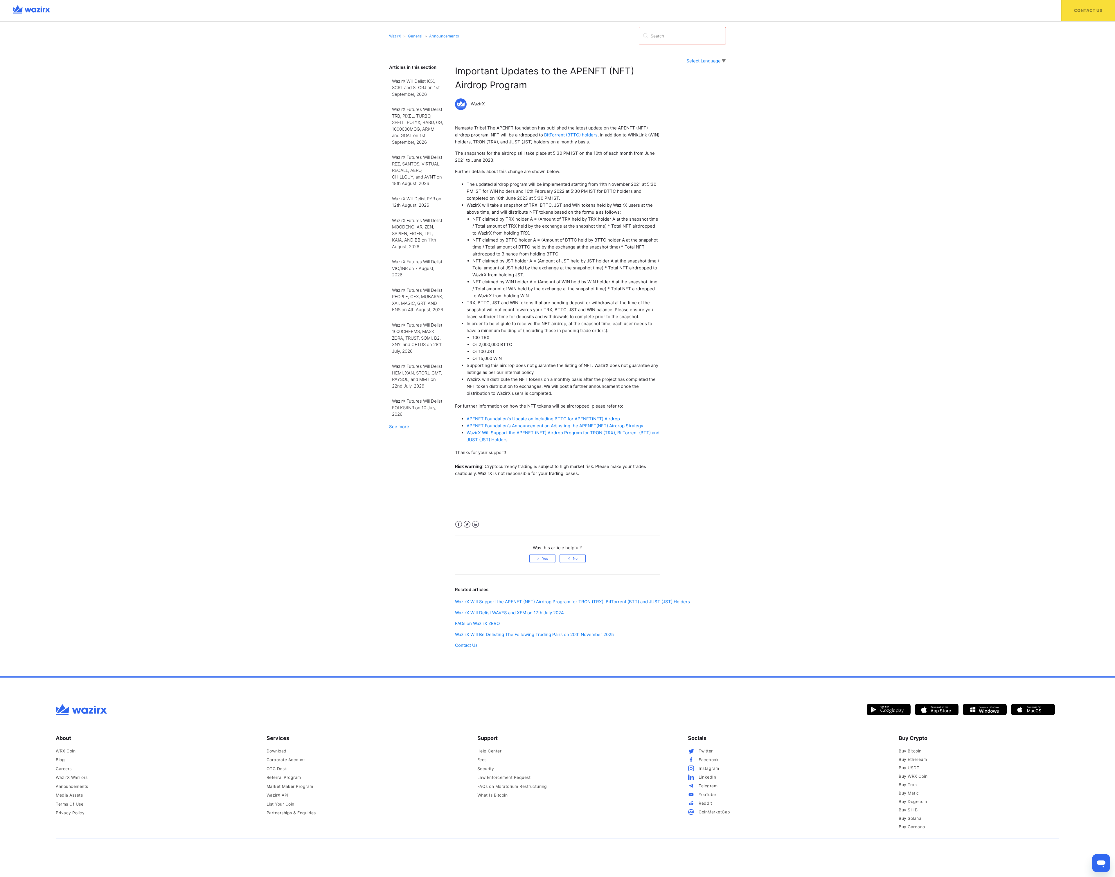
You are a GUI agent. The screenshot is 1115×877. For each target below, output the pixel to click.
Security (485, 768)
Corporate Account (286, 759)
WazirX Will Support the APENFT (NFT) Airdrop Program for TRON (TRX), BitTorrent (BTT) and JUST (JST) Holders (572, 601)
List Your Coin (280, 804)
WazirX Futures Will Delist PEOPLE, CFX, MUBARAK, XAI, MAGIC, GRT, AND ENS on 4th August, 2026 (417, 300)
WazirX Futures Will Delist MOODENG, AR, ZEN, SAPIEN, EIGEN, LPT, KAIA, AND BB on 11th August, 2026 (417, 233)
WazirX (395, 36)
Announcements (444, 36)
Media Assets (69, 795)
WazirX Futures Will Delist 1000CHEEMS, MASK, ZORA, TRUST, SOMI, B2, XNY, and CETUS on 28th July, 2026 (417, 338)
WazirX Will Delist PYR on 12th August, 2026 (416, 202)
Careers (64, 768)
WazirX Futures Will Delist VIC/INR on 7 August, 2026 (417, 268)
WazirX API (278, 795)
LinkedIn (475, 524)
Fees (482, 759)
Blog (60, 759)
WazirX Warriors (72, 777)
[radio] (542, 558)
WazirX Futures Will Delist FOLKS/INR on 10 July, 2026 (417, 407)
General (415, 36)
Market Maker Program (290, 786)
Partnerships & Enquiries (291, 812)
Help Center (489, 750)
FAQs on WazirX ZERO (477, 623)
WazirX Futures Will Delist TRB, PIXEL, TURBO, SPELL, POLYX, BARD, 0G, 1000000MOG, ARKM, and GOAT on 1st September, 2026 (417, 126)
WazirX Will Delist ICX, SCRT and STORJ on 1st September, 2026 (416, 87)
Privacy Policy (70, 812)
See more (399, 426)
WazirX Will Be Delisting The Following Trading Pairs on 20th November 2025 (534, 634)
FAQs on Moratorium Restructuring (512, 786)
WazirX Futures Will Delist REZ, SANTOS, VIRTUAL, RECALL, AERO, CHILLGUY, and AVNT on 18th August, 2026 (417, 170)
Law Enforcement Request (504, 777)
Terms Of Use (69, 804)
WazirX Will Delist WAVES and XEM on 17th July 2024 (509, 612)
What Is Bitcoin (492, 795)
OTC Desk (277, 768)
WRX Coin (65, 750)
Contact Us (1088, 10)
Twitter (467, 524)
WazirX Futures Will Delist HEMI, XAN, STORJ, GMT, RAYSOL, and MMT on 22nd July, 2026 (417, 376)
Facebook (458, 524)
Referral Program (284, 777)
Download (277, 750)
